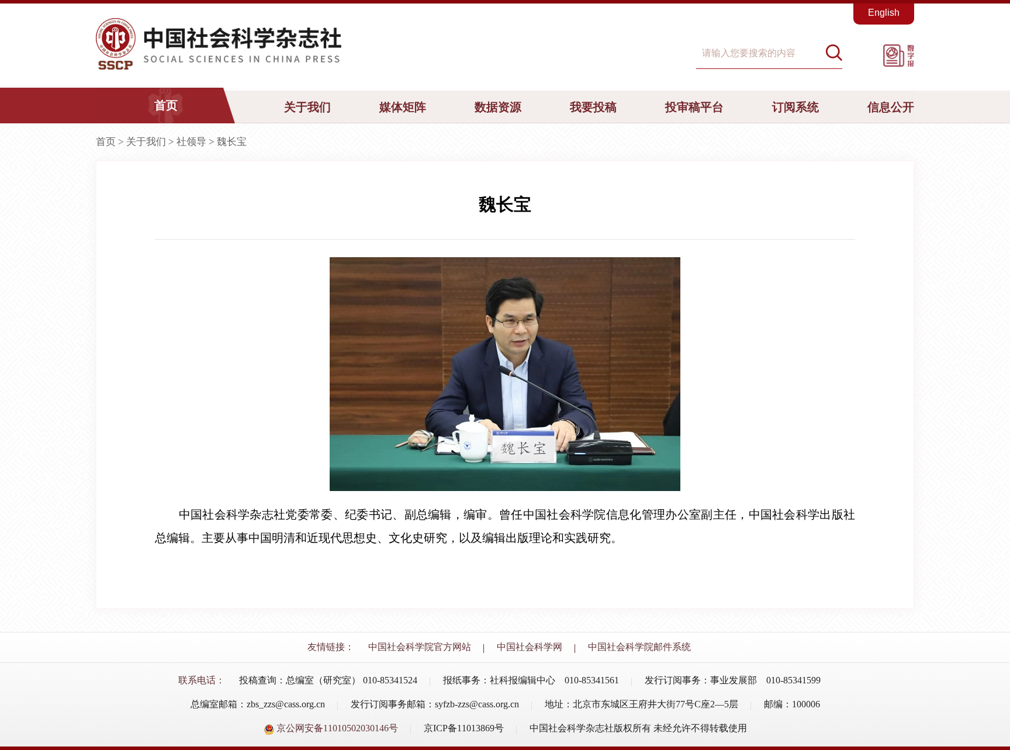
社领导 (191, 141)
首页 (166, 105)
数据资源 (498, 107)
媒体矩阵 (402, 107)
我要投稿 (593, 107)
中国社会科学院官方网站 (419, 647)
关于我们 (307, 107)
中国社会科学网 (529, 647)
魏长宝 (232, 141)
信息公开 (890, 107)
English (884, 13)
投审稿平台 (694, 107)
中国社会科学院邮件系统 (639, 647)
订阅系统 (795, 107)
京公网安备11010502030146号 (336, 728)
